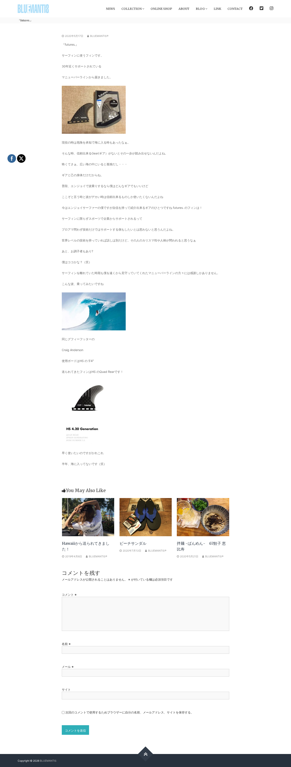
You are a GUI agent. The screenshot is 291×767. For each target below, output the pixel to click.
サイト (66, 689)
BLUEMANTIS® (99, 36)
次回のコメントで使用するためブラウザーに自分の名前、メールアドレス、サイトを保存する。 (129, 712)
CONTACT (235, 9)
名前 (66, 644)
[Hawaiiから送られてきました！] (88, 517)
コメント (69, 594)
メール (68, 666)
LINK (217, 9)
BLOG (200, 9)
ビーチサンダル (133, 543)
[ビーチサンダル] (146, 517)
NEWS (110, 9)
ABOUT (184, 9)
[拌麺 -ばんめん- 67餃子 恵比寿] (203, 517)
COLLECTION (131, 9)
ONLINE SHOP (161, 9)
